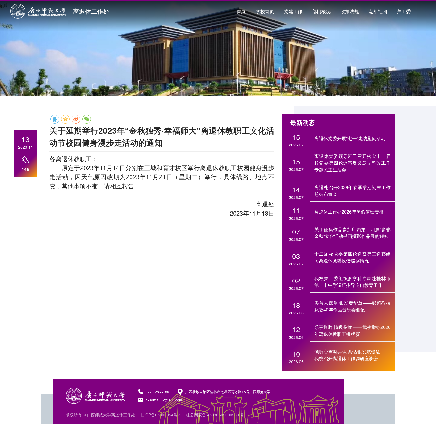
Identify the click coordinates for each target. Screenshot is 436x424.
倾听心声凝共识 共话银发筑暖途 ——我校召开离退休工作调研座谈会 (352, 354)
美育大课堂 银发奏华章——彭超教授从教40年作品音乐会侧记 (352, 306)
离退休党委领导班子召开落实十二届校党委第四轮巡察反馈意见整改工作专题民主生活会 (352, 163)
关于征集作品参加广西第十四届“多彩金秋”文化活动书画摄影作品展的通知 (352, 232)
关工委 (404, 11)
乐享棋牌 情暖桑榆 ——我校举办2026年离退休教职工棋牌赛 (352, 330)
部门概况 (321, 11)
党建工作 (293, 11)
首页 (241, 11)
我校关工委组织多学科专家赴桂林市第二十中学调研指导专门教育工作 (352, 281)
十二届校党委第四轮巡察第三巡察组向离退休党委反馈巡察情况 (352, 257)
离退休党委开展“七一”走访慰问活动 (350, 138)
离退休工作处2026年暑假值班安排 (349, 211)
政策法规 (350, 11)
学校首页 (265, 11)
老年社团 (378, 11)
